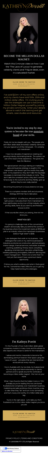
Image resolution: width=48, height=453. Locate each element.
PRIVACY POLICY (13, 438)
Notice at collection (7, 451)
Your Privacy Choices (13, 448)
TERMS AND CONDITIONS (31, 438)
